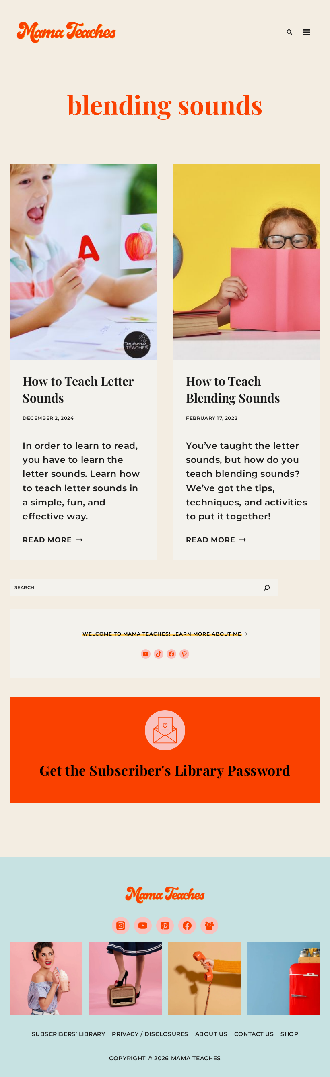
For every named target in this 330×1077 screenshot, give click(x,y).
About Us (211, 1034)
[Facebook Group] (209, 925)
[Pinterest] (165, 925)
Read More (52, 539)
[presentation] (83, 262)
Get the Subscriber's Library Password (165, 770)
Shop (289, 1034)
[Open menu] (306, 32)
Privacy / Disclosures (150, 1034)
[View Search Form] (289, 32)
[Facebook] (187, 925)
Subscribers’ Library (68, 1034)
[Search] (267, 587)
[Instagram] (121, 925)
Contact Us (254, 1034)
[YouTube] (143, 925)
